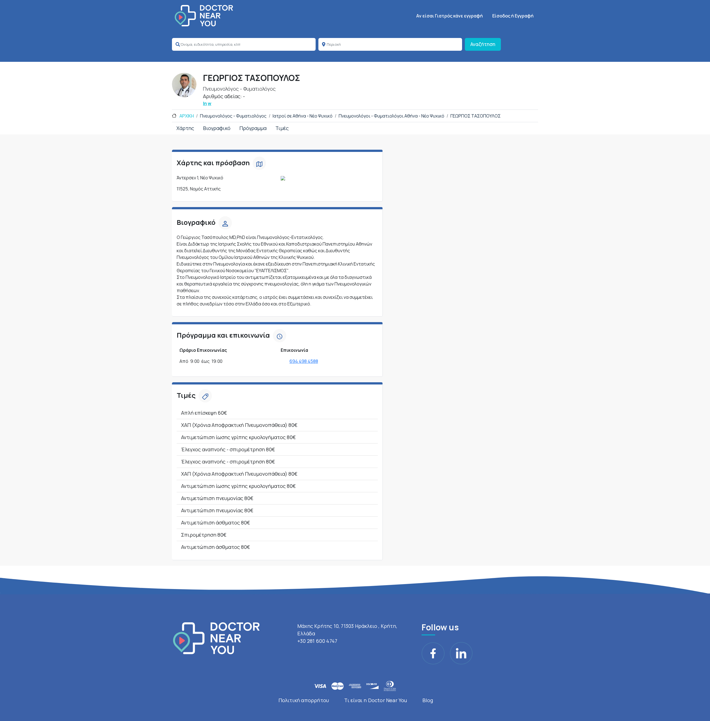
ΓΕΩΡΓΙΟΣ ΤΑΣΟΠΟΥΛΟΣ (475, 116)
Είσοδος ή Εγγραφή (513, 16)
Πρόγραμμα (253, 128)
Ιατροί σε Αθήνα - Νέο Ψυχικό (303, 116)
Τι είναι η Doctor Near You (375, 700)
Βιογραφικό (216, 128)
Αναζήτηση (482, 44)
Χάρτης (185, 128)
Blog (427, 700)
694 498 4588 (304, 361)
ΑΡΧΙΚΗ (186, 116)
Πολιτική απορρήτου (303, 700)
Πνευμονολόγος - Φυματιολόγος (233, 116)
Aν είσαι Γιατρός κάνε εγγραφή (449, 16)
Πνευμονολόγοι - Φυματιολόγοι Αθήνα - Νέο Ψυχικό (391, 116)
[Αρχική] (204, 15)
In (205, 103)
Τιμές (282, 128)
